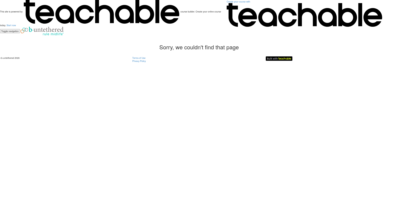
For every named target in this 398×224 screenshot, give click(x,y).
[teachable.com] (101, 11)
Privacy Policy (139, 61)
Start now (11, 25)
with (239, 1)
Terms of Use (139, 57)
